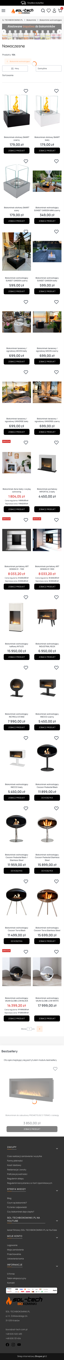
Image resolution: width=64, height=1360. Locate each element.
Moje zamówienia (15, 1249)
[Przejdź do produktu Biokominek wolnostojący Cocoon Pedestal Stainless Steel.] (47, 828)
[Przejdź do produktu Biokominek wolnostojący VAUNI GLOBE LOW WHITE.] (47, 972)
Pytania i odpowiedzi (17, 1207)
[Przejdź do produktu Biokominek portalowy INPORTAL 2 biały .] (47, 462)
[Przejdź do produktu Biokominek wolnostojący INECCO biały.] (16, 758)
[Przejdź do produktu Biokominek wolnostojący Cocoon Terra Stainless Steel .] (47, 901)
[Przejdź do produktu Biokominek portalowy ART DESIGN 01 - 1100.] (16, 540)
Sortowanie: (8, 75)
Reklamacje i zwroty (16, 1169)
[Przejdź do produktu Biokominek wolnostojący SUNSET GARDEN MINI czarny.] (47, 181)
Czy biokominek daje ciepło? (20, 1211)
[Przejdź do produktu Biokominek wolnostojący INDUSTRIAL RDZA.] (47, 617)
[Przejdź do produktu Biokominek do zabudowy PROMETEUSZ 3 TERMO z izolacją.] (32, 1089)
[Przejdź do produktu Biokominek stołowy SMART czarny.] (16, 111)
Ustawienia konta (15, 1258)
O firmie (11, 1273)
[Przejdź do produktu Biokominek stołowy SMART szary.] (16, 181)
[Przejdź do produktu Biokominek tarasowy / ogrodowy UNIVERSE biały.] (16, 392)
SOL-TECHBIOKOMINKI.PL (11, 20)
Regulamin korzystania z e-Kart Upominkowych (29, 1183)
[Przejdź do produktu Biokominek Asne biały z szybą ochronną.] (16, 462)
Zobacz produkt (16, 150)
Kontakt (11, 1282)
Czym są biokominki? (17, 1202)
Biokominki (31, 20)
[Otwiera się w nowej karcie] (7, 1344)
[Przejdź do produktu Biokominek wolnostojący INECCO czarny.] (47, 688)
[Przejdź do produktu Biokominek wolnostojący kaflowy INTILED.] (16, 617)
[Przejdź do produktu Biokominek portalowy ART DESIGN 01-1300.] (47, 540)
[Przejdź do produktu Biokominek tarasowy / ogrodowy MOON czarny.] (47, 322)
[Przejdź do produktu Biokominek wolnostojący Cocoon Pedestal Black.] (47, 758)
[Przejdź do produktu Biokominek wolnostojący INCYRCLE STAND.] (16, 688)
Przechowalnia (14, 1254)
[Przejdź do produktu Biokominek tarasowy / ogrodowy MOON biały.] (16, 322)
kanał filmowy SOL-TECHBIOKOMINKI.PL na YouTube (32, 1230)
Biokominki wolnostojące (51, 20)
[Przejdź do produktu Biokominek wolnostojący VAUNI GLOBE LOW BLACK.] (16, 972)
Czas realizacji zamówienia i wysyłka (24, 1156)
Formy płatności (15, 1160)
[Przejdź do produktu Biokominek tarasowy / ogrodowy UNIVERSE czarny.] (47, 392)
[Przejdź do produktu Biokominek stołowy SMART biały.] (47, 111)
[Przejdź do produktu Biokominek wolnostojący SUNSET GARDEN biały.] (47, 251)
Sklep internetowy (31, 1356)
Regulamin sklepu (15, 1178)
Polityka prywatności (17, 1174)
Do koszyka (47, 797)
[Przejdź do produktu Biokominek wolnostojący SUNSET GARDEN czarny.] (16, 251)
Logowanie (12, 1245)
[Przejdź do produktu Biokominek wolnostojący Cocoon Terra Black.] (16, 901)
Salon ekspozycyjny (16, 1278)
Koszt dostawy (14, 1165)
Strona (23, 1029)
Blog (9, 1198)
